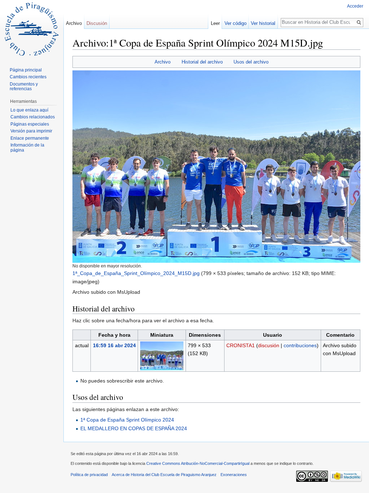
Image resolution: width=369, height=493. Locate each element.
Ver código (235, 23)
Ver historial (263, 23)
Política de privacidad (89, 474)
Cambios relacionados (32, 116)
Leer (215, 23)
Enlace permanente (29, 138)
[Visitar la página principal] (32, 29)
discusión (268, 345)
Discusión (96, 23)
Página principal (26, 70)
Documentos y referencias (24, 87)
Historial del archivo (202, 62)
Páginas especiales (29, 124)
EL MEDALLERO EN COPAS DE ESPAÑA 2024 (133, 428)
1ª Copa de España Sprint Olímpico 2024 (127, 420)
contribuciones (300, 345)
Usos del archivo (251, 62)
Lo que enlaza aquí (29, 110)
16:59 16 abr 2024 (114, 345)
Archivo (162, 62)
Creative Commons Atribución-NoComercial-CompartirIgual (197, 463)
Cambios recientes (28, 76)
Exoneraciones (234, 474)
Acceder (355, 6)
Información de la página (27, 148)
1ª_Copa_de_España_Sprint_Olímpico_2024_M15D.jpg (136, 273)
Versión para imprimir (31, 131)
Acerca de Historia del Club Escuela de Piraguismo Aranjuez (164, 474)
